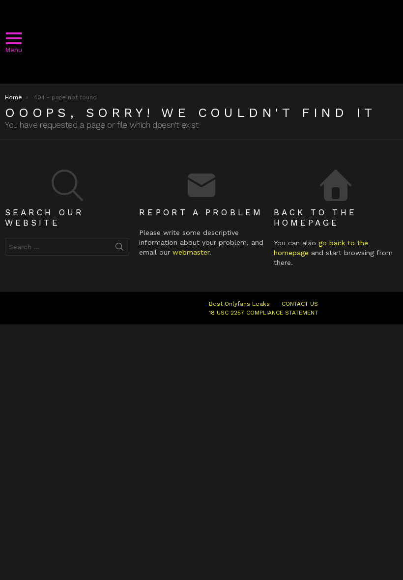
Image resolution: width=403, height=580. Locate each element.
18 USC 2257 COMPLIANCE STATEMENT (263, 312)
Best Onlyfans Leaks (239, 303)
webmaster (191, 252)
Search (119, 249)
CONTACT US (300, 303)
